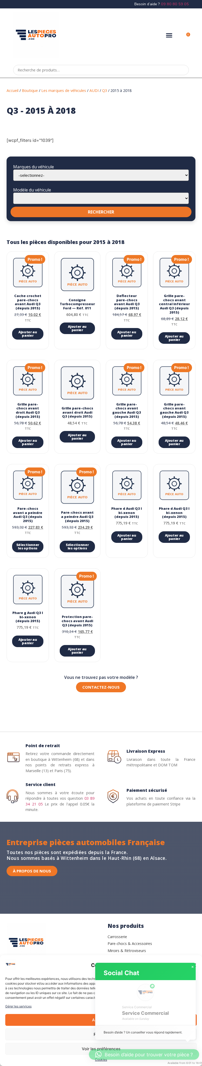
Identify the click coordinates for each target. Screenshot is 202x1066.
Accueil (12, 90)
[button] (169, 35)
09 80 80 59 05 (175, 4)
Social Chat (121, 973)
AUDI (94, 90)
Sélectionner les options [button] (27, 546)
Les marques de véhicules (63, 90)
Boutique (30, 90)
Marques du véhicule (33, 167)
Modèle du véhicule (32, 190)
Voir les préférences (101, 1048)
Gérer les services (18, 1006)
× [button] (192, 967)
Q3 (104, 90)
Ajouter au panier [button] (27, 334)
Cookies (101, 1060)
